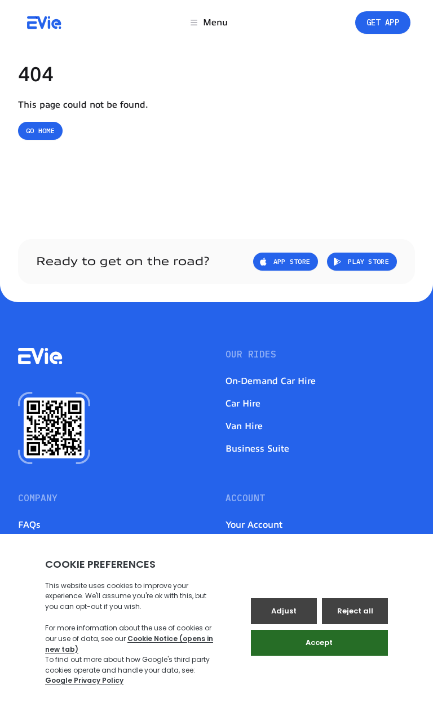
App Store (292, 261)
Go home (40, 130)
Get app (382, 22)
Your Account (254, 525)
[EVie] (44, 22)
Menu (215, 22)
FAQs (29, 525)
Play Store (368, 261)
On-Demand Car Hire (271, 381)
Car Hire (243, 404)
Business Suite (257, 449)
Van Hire (244, 426)
